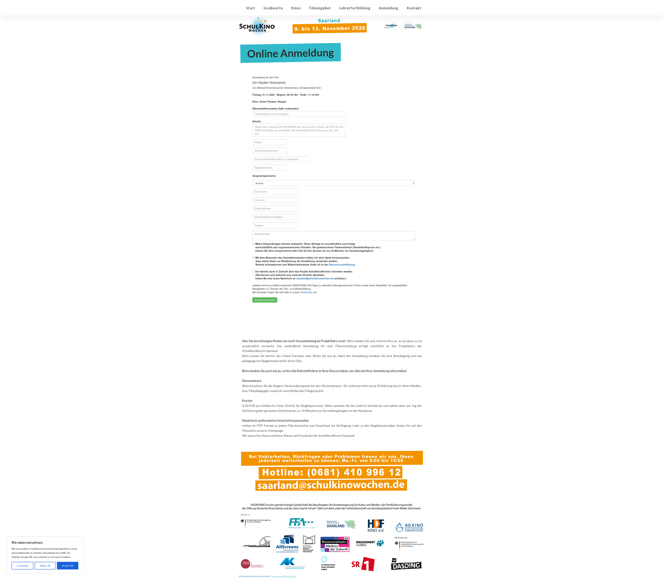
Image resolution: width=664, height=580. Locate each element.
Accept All (67, 565)
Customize (22, 565)
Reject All (45, 565)
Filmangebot (320, 8)
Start (250, 8)
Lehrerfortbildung (355, 8)
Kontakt (414, 8)
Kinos (296, 8)
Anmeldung (388, 8)
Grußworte (273, 8)
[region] (45, 555)
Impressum (276, 576)
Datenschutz (290, 576)
